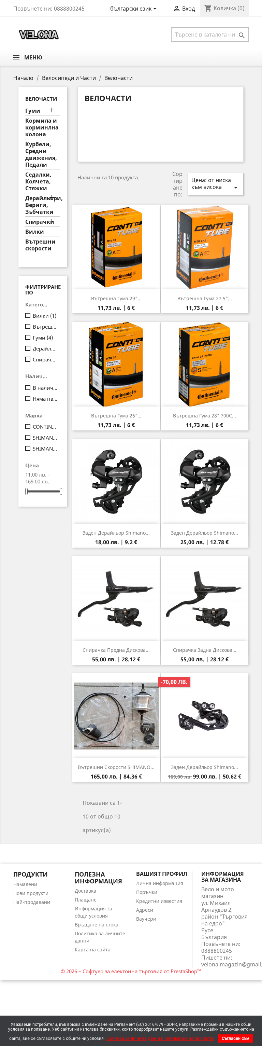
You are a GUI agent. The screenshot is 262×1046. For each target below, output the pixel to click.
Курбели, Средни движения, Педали (41, 154)
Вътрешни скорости (40, 245)
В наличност (45, 387)
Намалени (25, 884)
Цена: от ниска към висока (215, 184)
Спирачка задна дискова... (204, 650)
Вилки (34, 231)
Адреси (144, 910)
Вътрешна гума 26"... (116, 415)
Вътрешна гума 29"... (116, 298)
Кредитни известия (159, 901)
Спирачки (39, 221)
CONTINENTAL (45, 426)
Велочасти (41, 98)
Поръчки (146, 892)
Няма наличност (45, 398)
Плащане (86, 899)
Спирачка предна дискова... (116, 650)
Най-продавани (31, 902)
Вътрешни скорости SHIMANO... (116, 767)
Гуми (32, 110)
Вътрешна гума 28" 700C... (204, 415)
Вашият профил (161, 874)
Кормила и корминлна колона (42, 127)
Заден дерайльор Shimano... (116, 532)
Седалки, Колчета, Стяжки (38, 181)
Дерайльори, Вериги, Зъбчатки (42, 205)
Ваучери (146, 919)
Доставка (85, 890)
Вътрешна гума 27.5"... (204, 298)
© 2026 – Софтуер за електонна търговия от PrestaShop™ (131, 971)
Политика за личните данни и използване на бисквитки (160, 1038)
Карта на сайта (93, 949)
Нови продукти (30, 893)
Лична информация (159, 883)
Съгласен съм (235, 1038)
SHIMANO (45, 437)
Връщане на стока (96, 924)
